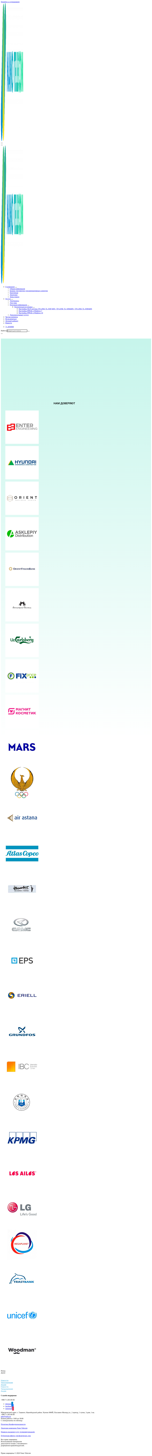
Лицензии (13, 295)
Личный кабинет (11, 321)
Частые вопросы (11, 317)
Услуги (8, 299)
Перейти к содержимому (10, 2)
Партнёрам (14, 293)
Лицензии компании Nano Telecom (14, 1428)
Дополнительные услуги (19, 315)
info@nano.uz (6, 1416)
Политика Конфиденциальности (13, 1424)
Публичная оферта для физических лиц (16, 1436)
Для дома (13, 303)
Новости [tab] (4, 1387)
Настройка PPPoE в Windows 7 (30, 311)
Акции (3, 1385)
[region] (64, 362)
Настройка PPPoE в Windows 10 (31, 313)
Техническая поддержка (23, 307)
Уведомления (7, 1383)
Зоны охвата (14, 297)
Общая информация (17, 289)
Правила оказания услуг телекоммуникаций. (18, 1432)
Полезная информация (18, 305)
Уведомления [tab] (7, 1389)
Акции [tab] (3, 1391)
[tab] (64, 1380)
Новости (8, 323)
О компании (10, 287)
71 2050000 (9, 327)
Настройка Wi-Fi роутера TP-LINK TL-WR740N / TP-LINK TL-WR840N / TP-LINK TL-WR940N (55, 309)
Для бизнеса (14, 301)
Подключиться (10, 319)
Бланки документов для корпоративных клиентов (29, 291)
